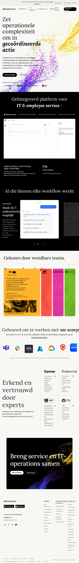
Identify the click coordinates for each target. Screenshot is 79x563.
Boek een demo (68, 9)
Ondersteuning (60, 506)
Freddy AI (70, 550)
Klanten (46, 517)
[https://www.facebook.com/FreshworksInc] (12, 524)
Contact (46, 531)
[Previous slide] (34, 243)
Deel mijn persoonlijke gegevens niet (12, 561)
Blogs (45, 526)
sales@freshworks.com (10, 520)
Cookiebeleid (31, 558)
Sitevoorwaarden (23, 558)
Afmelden (38, 561)
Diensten (58, 514)
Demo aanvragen (9, 75)
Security (23, 561)
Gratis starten (31, 473)
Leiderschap (47, 509)
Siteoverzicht (45, 561)
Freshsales (71, 534)
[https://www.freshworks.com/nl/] (9, 9)
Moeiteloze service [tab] (11, 114)
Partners (46, 520)
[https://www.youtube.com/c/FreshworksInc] (16, 524)
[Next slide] (44, 243)
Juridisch (6, 558)
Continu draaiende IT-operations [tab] (27, 114)
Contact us (7, 517)
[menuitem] (59, 3)
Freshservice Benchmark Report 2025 (52, 173)
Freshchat (70, 532)
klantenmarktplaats (39, 337)
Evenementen (48, 523)
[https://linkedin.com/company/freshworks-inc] (5, 524)
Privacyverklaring (13, 558)
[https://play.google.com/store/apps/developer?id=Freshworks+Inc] (9, 507)
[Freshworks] (19, 501)
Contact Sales (67, 3)
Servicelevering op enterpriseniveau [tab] (67, 114)
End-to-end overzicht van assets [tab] (47, 114)
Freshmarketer (72, 542)
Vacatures (47, 515)
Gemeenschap (60, 521)
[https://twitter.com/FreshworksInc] (8, 524)
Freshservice (71, 507)
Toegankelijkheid (30, 561)
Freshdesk (71, 529)
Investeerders (48, 512)
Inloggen (74, 3)
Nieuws (46, 529)
